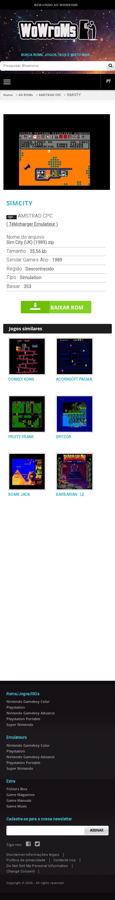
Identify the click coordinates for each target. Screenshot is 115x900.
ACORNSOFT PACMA (74, 379)
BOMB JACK (19, 494)
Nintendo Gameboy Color (28, 701)
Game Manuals (18, 800)
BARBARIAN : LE (70, 494)
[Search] (110, 66)
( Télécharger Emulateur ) (32, 224)
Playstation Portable (23, 718)
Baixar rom (66, 307)
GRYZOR (63, 437)
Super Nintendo (19, 724)
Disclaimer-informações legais (32, 855)
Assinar (96, 830)
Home (8, 94)
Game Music (16, 806)
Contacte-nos (64, 860)
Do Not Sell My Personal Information (37, 866)
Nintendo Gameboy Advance (30, 713)
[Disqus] (57, 586)
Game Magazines (20, 794)
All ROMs (26, 94)
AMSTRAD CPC (50, 94)
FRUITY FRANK (21, 437)
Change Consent (20, 871)
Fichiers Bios (16, 788)
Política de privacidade (25, 860)
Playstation (15, 707)
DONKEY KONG (21, 379)
